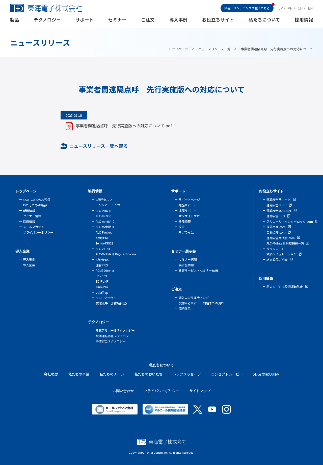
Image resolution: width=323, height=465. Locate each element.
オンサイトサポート (192, 216)
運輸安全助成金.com (280, 238)
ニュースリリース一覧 (214, 48)
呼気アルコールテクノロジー (115, 330)
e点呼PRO (103, 238)
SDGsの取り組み (266, 374)
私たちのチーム (111, 374)
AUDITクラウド (106, 298)
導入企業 (22, 251)
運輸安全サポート (278, 199)
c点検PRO (103, 259)
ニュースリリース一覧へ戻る (98, 146)
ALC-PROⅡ (103, 210)
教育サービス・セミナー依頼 (198, 270)
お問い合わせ (123, 390)
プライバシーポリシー (38, 232)
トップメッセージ (187, 374)
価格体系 (185, 308)
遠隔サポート (188, 210)
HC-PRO (101, 276)
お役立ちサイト (218, 19)
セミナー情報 (32, 216)
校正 (182, 227)
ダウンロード (275, 249)
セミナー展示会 (183, 251)
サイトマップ (199, 390)
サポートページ (189, 199)
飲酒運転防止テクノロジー (114, 336)
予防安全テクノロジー (111, 341)
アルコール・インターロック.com (289, 221)
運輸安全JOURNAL (279, 210)
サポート (84, 19)
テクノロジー (47, 19)
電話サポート (188, 205)
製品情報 (95, 190)
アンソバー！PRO (108, 205)
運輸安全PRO (275, 216)
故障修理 (185, 221)
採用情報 (304, 19)
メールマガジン (33, 227)
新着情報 (29, 210)
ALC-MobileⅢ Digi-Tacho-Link (116, 254)
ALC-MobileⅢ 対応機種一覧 (285, 243)
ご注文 (148, 19)
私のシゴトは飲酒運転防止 (284, 286)
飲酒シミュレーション (281, 254)
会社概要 (51, 374)
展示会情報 (186, 265)
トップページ (178, 48)
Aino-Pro (102, 287)
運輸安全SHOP (276, 205)
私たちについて (264, 19)
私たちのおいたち (148, 374)
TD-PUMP (102, 281)
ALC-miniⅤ (103, 216)
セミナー (117, 19)
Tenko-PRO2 (104, 243)
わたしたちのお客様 (36, 199)
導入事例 (178, 19)
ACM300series (105, 270)
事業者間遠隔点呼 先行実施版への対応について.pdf (124, 126)
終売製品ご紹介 (277, 259)
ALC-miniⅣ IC (105, 221)
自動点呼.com (276, 232)
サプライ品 (186, 232)
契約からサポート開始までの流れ (201, 303)
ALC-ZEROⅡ (104, 249)
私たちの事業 (78, 374)
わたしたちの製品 (35, 205)
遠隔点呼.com (276, 227)
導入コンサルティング (194, 297)
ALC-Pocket (104, 232)
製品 (14, 19)
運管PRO (102, 265)
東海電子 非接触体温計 (112, 303)
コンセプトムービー (227, 374)
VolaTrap (102, 292)
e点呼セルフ (104, 199)
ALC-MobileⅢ (105, 227)
